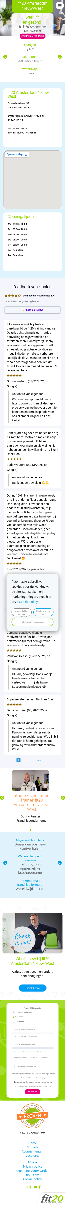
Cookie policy (32, 1179)
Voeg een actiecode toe (27, 1066)
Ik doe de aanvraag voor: (22, 1012)
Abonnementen (32, 1151)
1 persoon (19, 1017)
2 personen (19, 1022)
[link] (30, 772)
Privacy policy (32, 1166)
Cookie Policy (28, 602)
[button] (5, 57)
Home (32, 1143)
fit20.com (32, 1175)
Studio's (32, 1147)
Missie (32, 1162)
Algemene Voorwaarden (32, 1171)
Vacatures (33, 1156)
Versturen (32, 1091)
